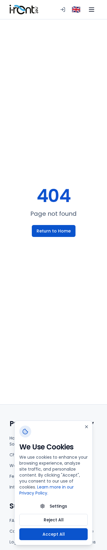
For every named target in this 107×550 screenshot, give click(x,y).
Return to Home (54, 231)
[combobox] (76, 10)
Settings (58, 506)
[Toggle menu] (91, 10)
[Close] (86, 426)
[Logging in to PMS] (63, 9)
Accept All (54, 534)
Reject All (54, 520)
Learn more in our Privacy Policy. (46, 490)
